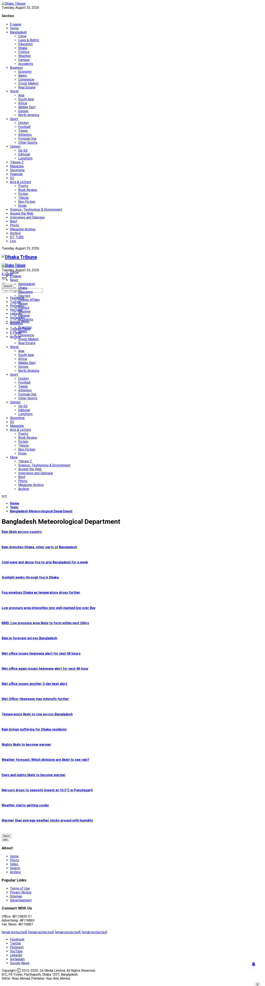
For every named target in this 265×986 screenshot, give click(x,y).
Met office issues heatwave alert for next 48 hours (41, 653)
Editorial (24, 154)
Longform (25, 158)
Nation (23, 304)
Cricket (23, 123)
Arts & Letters (20, 182)
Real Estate (26, 87)
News (14, 280)
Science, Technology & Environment (36, 210)
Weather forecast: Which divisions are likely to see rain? (45, 760)
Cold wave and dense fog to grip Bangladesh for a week (45, 562)
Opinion (15, 146)
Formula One (27, 139)
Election (24, 296)
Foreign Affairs (29, 300)
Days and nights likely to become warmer (34, 775)
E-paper (15, 24)
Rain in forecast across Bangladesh (29, 638)
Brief (13, 221)
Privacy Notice (20, 892)
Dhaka (22, 48)
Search (15, 868)
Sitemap (16, 896)
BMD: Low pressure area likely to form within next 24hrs (45, 623)
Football (24, 127)
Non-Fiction (26, 202)
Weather (24, 56)
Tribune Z (17, 162)
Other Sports (27, 143)
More (14, 457)
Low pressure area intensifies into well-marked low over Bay (48, 608)
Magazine (17, 166)
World (14, 91)
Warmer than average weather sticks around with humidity (47, 820)
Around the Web (21, 213)
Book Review (27, 190)
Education (25, 44)
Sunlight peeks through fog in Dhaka (30, 577)
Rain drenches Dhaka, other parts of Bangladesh (39, 547)
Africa (22, 103)
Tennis (23, 131)
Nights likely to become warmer (26, 744)
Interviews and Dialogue (27, 217)
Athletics (25, 135)
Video (14, 864)
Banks (22, 76)
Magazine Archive (22, 229)
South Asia (26, 99)
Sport (14, 119)
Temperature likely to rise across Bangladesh (37, 714)
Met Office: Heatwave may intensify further (35, 699)
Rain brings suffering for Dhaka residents (34, 729)
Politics (23, 52)
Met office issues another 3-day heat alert (34, 684)
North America (28, 115)
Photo (14, 225)
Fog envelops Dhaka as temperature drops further (41, 593)
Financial (16, 174)
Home (14, 28)
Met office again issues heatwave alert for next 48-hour (45, 669)
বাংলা (4, 278)
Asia (21, 95)
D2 (12, 178)
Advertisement (21, 900)
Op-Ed (22, 150)
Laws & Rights (28, 40)
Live (13, 241)
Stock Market (28, 83)
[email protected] (14, 932)
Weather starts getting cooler (25, 805)
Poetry (23, 186)
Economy (25, 72)
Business (16, 68)
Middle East (27, 107)
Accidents (25, 64)
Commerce (26, 79)
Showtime (17, 170)
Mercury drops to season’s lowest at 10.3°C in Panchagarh (47, 790)
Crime (22, 36)
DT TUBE (17, 237)
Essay (22, 206)
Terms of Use (20, 888)
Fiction (23, 194)
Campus (24, 60)
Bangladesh (18, 32)
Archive (15, 233)
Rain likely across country (22, 532)
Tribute (23, 198)
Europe (23, 111)
